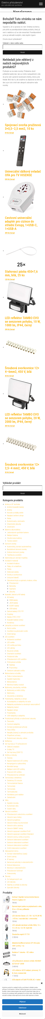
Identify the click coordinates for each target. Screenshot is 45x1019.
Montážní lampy (12, 766)
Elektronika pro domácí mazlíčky (16, 558)
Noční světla (11, 628)
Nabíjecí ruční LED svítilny (16, 769)
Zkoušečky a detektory (15, 696)
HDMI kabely (13, 600)
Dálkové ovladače (13, 747)
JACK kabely (13, 603)
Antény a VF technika (12, 504)
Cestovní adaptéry (13, 724)
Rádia (9, 518)
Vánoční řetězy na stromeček (17, 823)
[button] (42, 983)
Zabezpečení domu (11, 851)
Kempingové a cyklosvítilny (16, 764)
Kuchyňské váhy (12, 806)
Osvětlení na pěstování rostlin (17, 631)
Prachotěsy (13, 668)
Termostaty (11, 786)
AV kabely (10, 597)
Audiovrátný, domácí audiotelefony (19, 547)
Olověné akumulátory (14, 538)
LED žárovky (11, 882)
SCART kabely (14, 606)
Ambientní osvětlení (14, 640)
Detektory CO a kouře (14, 780)
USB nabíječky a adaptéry (16, 716)
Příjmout (23, 1002)
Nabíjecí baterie (12, 535)
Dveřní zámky (11, 857)
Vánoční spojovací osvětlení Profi (18, 831)
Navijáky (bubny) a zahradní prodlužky (20, 733)
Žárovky (7, 876)
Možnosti (22, 1014)
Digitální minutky (13, 803)
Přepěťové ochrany (13, 735)
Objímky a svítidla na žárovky (17, 885)
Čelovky (9, 758)
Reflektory (8, 741)
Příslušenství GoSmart (15, 871)
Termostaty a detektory (13, 778)
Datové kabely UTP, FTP (15, 611)
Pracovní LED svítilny (14, 772)
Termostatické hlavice (15, 783)
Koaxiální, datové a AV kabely (15, 594)
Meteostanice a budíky (13, 673)
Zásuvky (12, 592)
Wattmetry (11, 693)
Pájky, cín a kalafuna (14, 566)
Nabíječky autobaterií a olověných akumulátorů (23, 704)
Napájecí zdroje (12, 710)
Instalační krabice (13, 563)
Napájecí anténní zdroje (15, 516)
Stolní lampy (11, 634)
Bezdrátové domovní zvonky (17, 549)
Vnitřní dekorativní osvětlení (16, 848)
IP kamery (10, 859)
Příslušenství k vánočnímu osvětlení (19, 814)
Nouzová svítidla (12, 651)
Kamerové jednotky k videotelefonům (20, 862)
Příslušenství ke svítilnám (16, 775)
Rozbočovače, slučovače (16, 521)
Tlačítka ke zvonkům (14, 555)
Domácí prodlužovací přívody (17, 727)
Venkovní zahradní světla (16, 671)
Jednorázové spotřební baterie (18, 532)
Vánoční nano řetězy (14, 817)
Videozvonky (11, 873)
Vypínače (12, 589)
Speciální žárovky (13, 888)
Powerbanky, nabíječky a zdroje (16, 699)
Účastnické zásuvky (14, 524)
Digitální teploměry (13, 679)
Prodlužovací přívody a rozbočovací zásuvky (20, 718)
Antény (9, 510)
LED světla (10, 642)
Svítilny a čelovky (11, 755)
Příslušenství (13, 583)
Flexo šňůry (11, 730)
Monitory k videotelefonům (16, 868)
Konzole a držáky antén (15, 513)
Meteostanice (12, 682)
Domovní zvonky (10, 544)
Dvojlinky (10, 614)
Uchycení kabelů (13, 578)
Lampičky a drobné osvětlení (15, 625)
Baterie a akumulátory (12, 530)
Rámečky (12, 586)
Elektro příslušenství (12, 2)
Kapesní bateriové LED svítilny (17, 761)
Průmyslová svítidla (14, 662)
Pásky (9, 569)
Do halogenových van (14, 879)
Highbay (12, 665)
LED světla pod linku (14, 645)
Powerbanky (11, 713)
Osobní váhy (11, 809)
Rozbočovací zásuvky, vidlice (17, 738)
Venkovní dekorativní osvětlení (17, 840)
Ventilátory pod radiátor (15, 795)
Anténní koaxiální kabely (15, 507)
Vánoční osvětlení (11, 811)
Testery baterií (12, 541)
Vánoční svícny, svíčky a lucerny (18, 837)
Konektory (10, 623)
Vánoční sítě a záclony (15, 826)
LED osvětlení (9, 637)
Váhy (6, 800)
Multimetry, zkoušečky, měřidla (15, 687)
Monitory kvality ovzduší (15, 685)
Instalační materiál (11, 561)
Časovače (10, 721)
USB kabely (13, 609)
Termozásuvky (12, 792)
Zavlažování (11, 797)
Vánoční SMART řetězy (15, 828)
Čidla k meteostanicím (15, 676)
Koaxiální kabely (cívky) (15, 620)
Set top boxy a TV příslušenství (16, 744)
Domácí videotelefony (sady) (17, 854)
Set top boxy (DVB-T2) (15, 752)
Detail (11, 133)
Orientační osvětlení (14, 654)
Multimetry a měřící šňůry (16, 690)
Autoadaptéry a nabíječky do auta (19, 702)
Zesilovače (11, 527)
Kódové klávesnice (13, 865)
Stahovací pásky (13, 572)
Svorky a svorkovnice (14, 575)
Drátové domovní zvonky (15, 552)
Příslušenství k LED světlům (17, 659)
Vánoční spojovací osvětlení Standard (20, 834)
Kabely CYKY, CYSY (13, 617)
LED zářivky (11, 648)
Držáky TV (10, 749)
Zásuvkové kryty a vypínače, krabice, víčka (22, 580)
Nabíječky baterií (13, 707)
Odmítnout (22, 1008)
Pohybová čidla (12, 656)
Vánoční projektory (13, 820)
